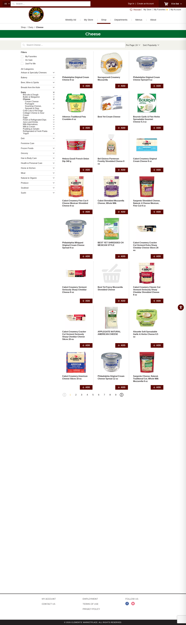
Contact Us (48, 604)
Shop (23, 27)
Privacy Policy (91, 609)
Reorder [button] (137, 9)
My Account (49, 599)
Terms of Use (90, 604)
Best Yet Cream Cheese (109, 117)
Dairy (30, 27)
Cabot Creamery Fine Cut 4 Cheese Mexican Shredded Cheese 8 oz (75, 203)
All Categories (27, 69)
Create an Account (145, 4)
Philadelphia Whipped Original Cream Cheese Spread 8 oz (73, 245)
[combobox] (7, 3)
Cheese (39, 27)
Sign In (131, 4)
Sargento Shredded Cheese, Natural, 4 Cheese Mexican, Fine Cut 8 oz (146, 203)
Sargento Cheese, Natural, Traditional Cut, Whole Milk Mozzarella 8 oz (146, 378)
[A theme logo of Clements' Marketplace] (36, 17)
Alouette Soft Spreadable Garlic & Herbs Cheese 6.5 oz (145, 334)
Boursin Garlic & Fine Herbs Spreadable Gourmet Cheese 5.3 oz (146, 119)
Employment (90, 599)
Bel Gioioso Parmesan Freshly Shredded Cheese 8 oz (111, 161)
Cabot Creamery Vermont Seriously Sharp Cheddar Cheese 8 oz (74, 289)
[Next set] (121, 395)
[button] (53, 73)
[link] (127, 603)
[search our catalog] (13, 3)
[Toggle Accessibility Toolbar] (181, 307)
